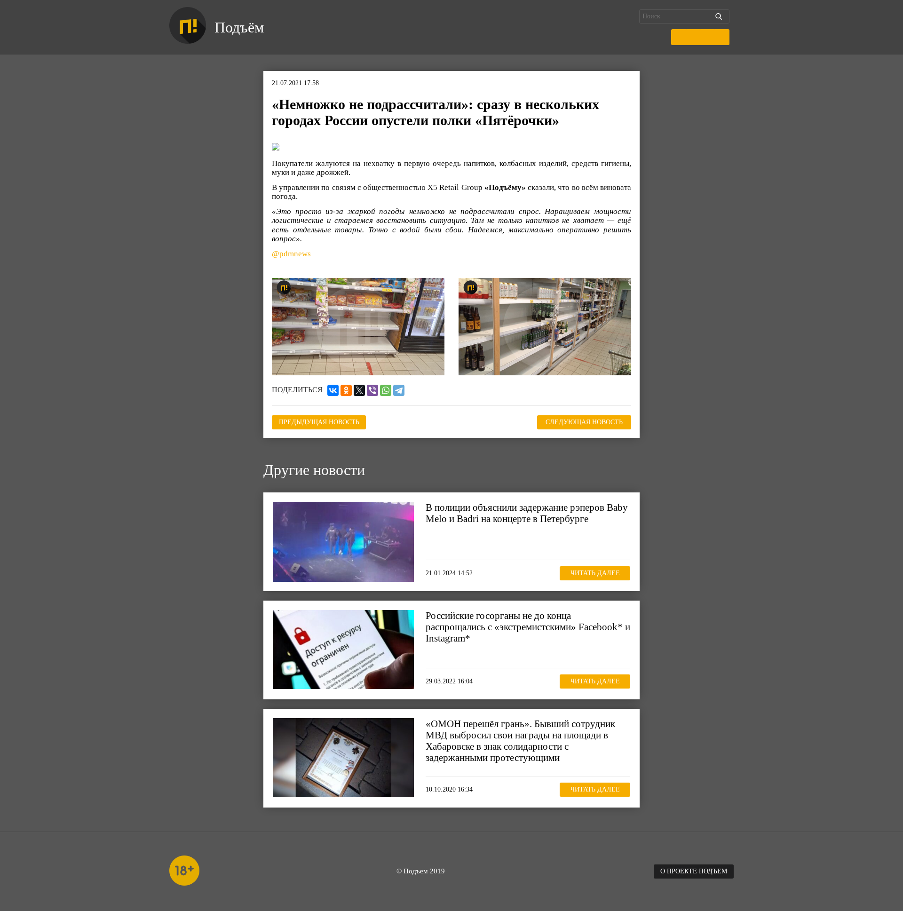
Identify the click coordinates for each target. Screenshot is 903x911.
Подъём (239, 27)
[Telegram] (398, 390)
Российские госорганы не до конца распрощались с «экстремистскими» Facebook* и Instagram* (528, 627)
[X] (359, 390)
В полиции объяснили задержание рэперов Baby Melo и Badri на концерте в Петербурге (527, 513)
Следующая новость (584, 422)
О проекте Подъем (693, 871)
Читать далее (595, 573)
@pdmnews (291, 253)
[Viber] (372, 390)
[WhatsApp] (385, 390)
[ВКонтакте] (333, 390)
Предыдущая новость (319, 422)
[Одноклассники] (346, 390)
